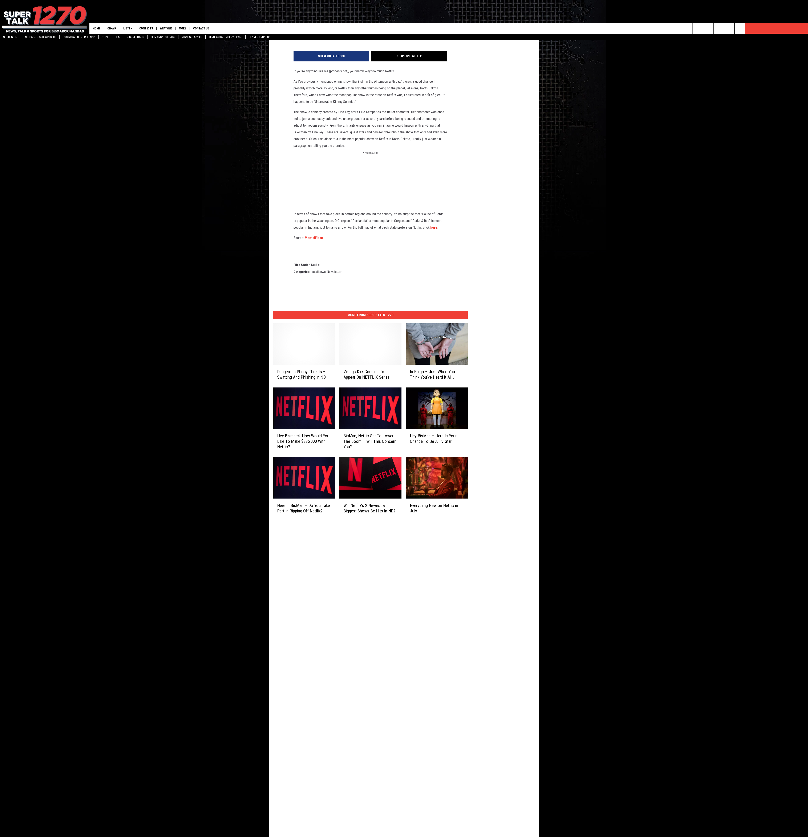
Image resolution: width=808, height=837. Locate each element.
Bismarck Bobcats (163, 37)
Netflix (315, 265)
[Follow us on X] (729, 28)
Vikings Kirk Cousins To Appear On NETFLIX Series (366, 374)
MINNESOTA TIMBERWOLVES (225, 37)
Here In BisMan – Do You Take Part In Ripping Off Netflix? (303, 508)
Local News (318, 271)
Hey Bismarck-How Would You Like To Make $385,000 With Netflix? (303, 441)
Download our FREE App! (79, 37)
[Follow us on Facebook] (719, 28)
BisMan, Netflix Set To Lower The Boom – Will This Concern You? (369, 441)
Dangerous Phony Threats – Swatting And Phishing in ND (301, 374)
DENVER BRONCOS (260, 37)
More (182, 28)
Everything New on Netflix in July (434, 508)
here (433, 227)
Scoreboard (136, 37)
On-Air (111, 28)
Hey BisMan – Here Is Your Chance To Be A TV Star (433, 438)
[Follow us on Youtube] (740, 28)
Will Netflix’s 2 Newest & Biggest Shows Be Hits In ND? (369, 508)
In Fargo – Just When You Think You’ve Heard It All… (432, 374)
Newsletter (334, 271)
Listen (127, 28)
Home (96, 28)
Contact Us (201, 28)
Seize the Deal (111, 37)
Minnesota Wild (192, 37)
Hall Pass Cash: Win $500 (39, 37)
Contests (146, 28)
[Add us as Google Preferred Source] (708, 28)
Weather (166, 28)
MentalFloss (314, 238)
